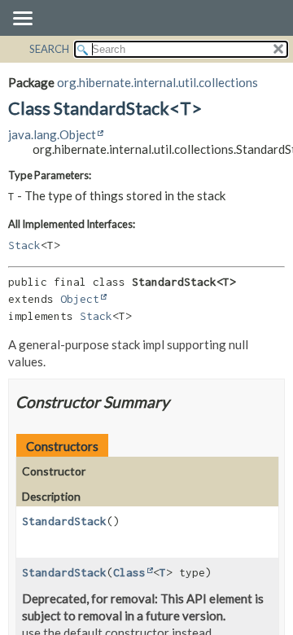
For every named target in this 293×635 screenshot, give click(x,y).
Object (79, 298)
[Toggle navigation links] (22, 19)
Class (129, 572)
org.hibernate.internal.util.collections (157, 82)
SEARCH (49, 48)
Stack (24, 245)
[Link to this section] (179, 401)
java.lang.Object (52, 134)
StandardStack (64, 521)
